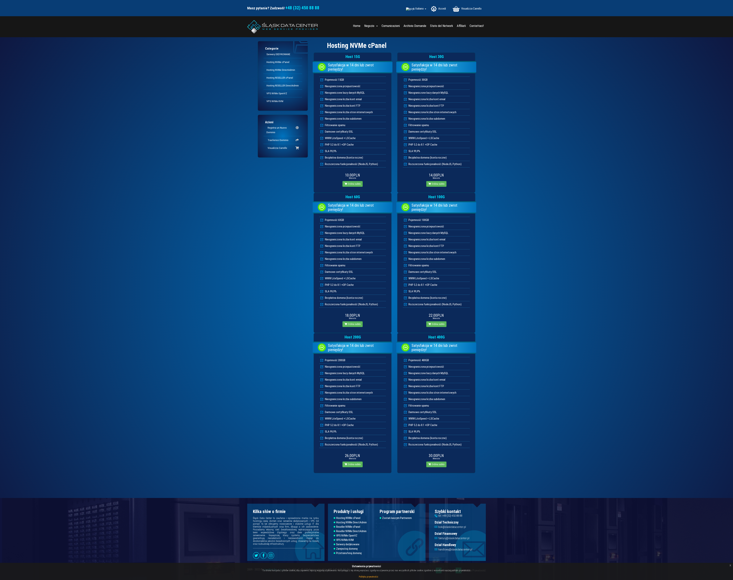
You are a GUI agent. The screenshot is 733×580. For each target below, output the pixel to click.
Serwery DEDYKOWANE (278, 54)
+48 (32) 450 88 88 (302, 7)
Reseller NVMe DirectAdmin (351, 531)
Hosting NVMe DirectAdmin (280, 69)
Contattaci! (477, 26)
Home (356, 26)
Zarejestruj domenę (347, 548)
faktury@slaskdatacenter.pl (453, 538)
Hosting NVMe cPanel (277, 62)
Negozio (370, 26)
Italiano (419, 8)
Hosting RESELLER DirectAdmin (282, 85)
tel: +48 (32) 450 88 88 (450, 515)
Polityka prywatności (368, 576)
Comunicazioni (391, 26)
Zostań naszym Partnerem (397, 518)
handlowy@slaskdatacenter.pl (455, 549)
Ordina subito (354, 184)
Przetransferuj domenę (349, 553)
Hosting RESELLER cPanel (279, 77)
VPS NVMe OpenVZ (276, 93)
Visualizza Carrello (471, 8)
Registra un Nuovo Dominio (276, 130)
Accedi (442, 8)
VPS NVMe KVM (274, 101)
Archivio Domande (415, 26)
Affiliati (461, 26)
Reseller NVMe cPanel (348, 526)
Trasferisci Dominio (277, 140)
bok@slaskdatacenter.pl (452, 527)
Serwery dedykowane (347, 544)
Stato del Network (441, 26)
